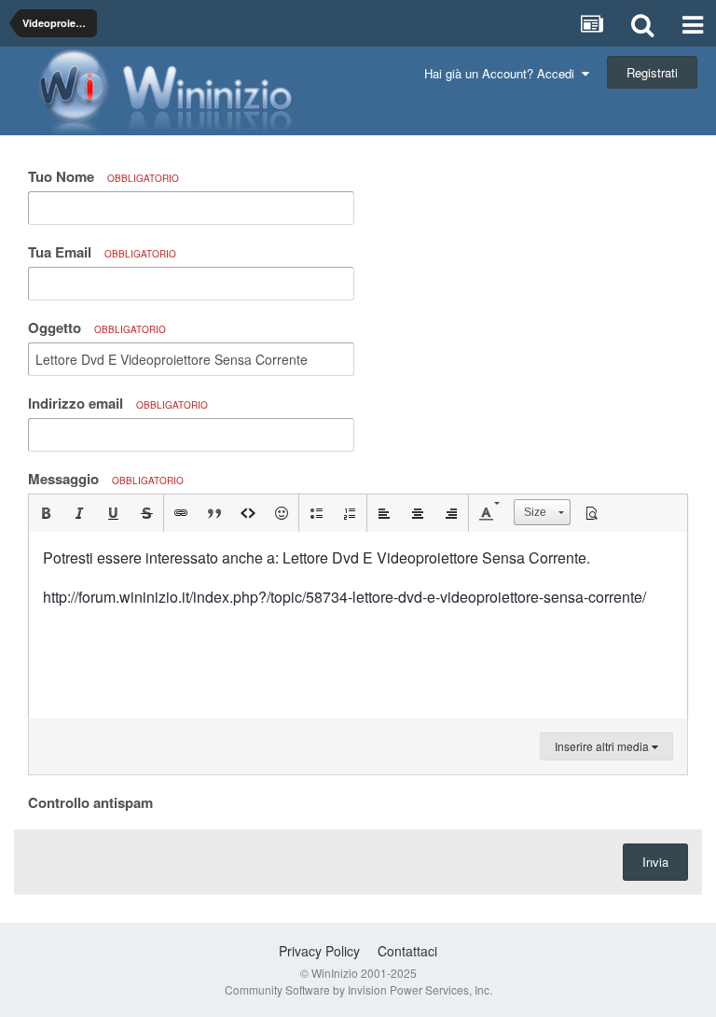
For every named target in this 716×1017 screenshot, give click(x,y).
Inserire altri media (603, 746)
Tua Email (102, 252)
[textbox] (358, 625)
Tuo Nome (103, 176)
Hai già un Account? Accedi (503, 73)
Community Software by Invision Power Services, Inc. (358, 989)
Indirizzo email (118, 403)
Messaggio (106, 478)
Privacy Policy (319, 950)
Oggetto (97, 327)
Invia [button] (655, 862)
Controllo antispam (90, 801)
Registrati (652, 72)
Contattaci (407, 950)
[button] (45, 513)
